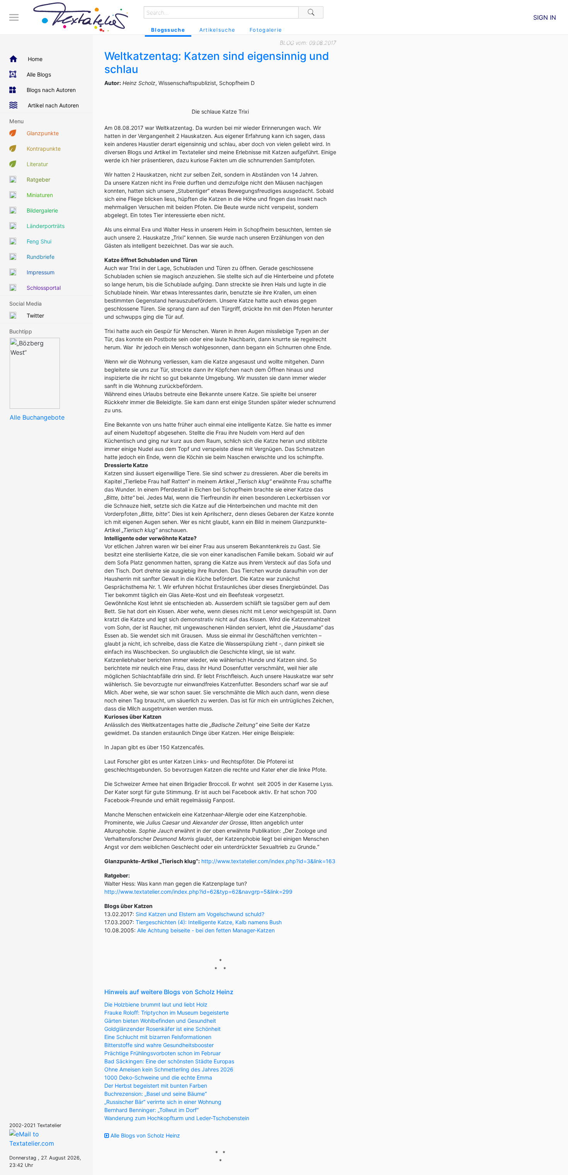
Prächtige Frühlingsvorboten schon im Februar (162, 1053)
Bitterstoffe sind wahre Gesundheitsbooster (159, 1045)
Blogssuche (168, 30)
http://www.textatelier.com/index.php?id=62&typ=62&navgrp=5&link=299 (198, 891)
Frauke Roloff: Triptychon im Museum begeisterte (166, 1012)
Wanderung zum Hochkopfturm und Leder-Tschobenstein (176, 1118)
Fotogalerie (266, 30)
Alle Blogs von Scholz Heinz (144, 1135)
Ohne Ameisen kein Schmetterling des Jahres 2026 (168, 1069)
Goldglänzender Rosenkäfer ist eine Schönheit (162, 1028)
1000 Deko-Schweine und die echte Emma (158, 1077)
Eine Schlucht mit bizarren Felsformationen (157, 1037)
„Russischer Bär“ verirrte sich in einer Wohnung (162, 1101)
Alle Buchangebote (37, 417)
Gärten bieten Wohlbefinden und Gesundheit (160, 1020)
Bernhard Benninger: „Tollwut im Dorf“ (151, 1110)
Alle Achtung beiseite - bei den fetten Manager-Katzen (206, 930)
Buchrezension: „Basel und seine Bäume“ (155, 1093)
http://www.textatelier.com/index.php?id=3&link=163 (268, 861)
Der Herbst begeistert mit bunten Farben (155, 1085)
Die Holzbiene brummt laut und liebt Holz (155, 1004)
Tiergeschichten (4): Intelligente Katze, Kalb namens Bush (209, 922)
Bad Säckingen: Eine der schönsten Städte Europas (169, 1061)
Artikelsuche (217, 30)
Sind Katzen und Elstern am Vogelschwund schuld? (200, 914)
